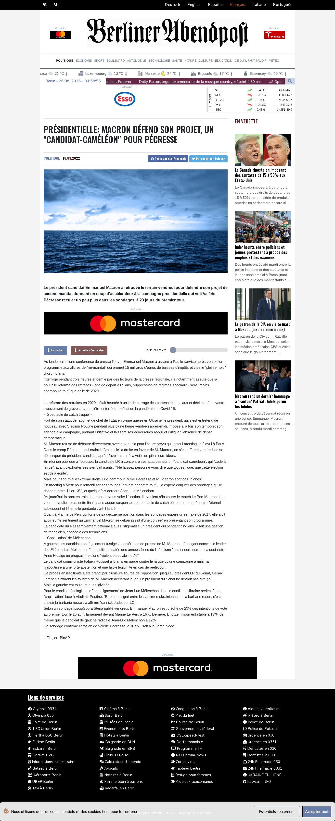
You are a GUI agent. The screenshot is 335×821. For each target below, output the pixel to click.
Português (283, 4)
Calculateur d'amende (122, 761)
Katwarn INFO (258, 781)
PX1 (217, 97)
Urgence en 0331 (262, 741)
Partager (170, 158)
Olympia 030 (42, 715)
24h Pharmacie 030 (263, 761)
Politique (65, 60)
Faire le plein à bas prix (123, 781)
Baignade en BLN (119, 741)
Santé (177, 60)
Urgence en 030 (260, 735)
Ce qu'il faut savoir (251, 60)
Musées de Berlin (118, 722)
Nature (190, 60)
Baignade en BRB (119, 748)
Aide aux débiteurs (263, 708)
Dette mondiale (189, 741)
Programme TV (189, 748)
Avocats (110, 768)
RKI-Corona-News (190, 755)
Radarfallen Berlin (119, 788)
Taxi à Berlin (42, 788)
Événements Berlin (119, 728)
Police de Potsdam (263, 728)
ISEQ (218, 102)
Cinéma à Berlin (116, 708)
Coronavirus (185, 761)
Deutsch (172, 4)
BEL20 (219, 92)
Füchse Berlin (43, 741)
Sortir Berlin (114, 715)
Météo (274, 60)
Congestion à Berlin (191, 708)
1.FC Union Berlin (46, 728)
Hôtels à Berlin (116, 735)
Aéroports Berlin (46, 775)
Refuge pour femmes (192, 775)
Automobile (136, 60)
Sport (99, 60)
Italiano (259, 4)
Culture (206, 60)
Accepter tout (317, 811)
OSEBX (220, 106)
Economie (84, 60)
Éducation (223, 60)
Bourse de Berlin (189, 722)
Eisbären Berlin (44, 748)
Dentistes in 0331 (261, 755)
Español (215, 4)
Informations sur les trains (53, 761)
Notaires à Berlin (117, 775)
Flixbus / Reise (115, 755)
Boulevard (116, 60)
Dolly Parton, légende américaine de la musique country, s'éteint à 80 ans (134, 81)
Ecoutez (57, 350)
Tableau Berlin (187, 768)
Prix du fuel (184, 715)
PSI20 (218, 111)
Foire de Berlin (44, 722)
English (194, 4)
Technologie (159, 60)
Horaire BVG (42, 755)
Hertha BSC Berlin (47, 735)
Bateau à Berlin (44, 768)
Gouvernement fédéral (194, 728)
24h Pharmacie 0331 (264, 768)
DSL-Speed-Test (190, 735)
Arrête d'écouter (90, 350)
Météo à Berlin (260, 715)
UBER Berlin (42, 781)
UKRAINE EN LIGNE (264, 775)
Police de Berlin (260, 722)
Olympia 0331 (44, 708)
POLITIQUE (52, 158)
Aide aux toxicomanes (194, 781)
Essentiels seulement (277, 811)
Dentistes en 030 (261, 748)
